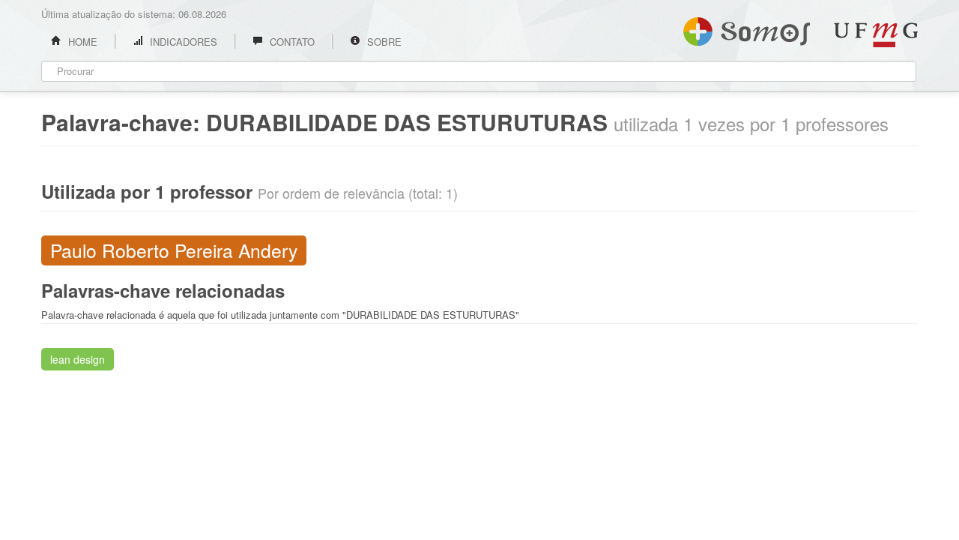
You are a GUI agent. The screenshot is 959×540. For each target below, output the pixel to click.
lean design (77, 359)
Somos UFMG (746, 29)
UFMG (876, 34)
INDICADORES (182, 41)
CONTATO (291, 41)
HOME (81, 41)
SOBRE (383, 41)
